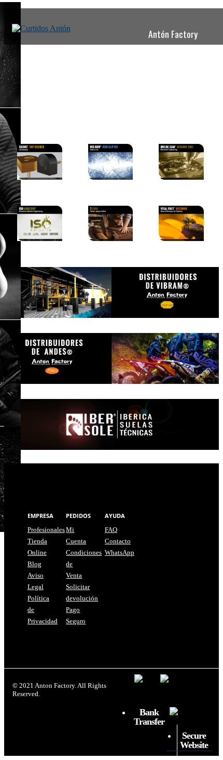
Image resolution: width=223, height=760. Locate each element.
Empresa (52, 57)
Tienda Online (100, 57)
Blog (142, 57)
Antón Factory (173, 34)
